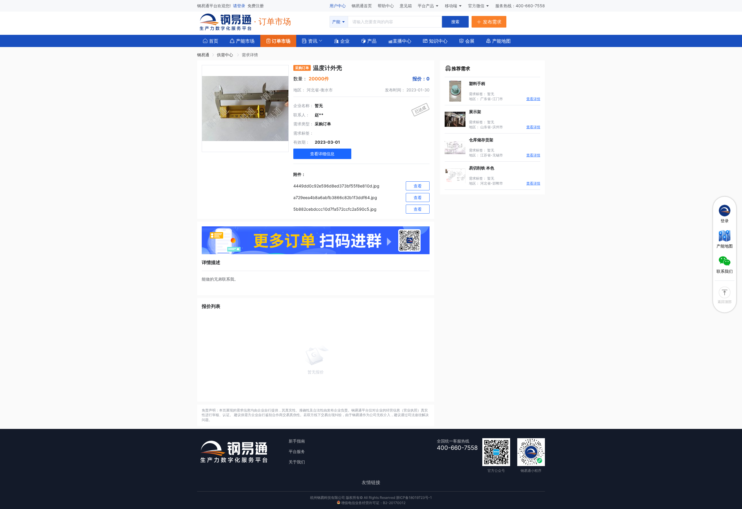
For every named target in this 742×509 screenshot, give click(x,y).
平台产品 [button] (426, 5)
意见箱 (406, 5)
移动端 (451, 5)
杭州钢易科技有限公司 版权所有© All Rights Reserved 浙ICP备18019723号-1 (371, 497)
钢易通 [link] (203, 54)
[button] (309, 40)
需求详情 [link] (250, 54)
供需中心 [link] (225, 54)
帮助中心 (386, 5)
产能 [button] (336, 21)
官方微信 (476, 5)
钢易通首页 (362, 5)
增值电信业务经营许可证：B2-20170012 (372, 503)
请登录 (239, 5)
